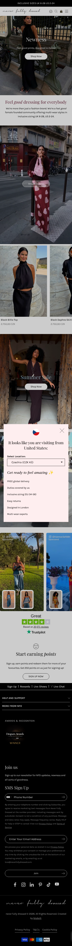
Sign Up (12, 686)
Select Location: (16, 456)
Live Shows (40, 686)
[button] (62, 430)
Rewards (25, 686)
